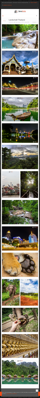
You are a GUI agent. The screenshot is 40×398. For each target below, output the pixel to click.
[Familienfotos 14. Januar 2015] (1, 394)
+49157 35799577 (33, 2)
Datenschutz (9, 393)
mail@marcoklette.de (7, 5)
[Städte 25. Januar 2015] (39, 394)
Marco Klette (17, 22)
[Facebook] (37, 7)
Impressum (14, 393)
